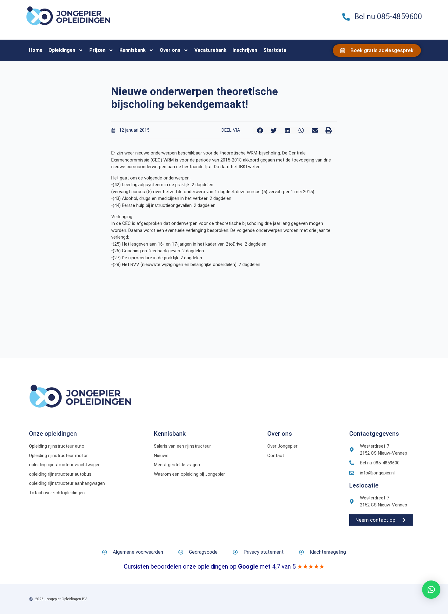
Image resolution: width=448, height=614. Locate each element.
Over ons (170, 50)
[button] (260, 130)
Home (35, 50)
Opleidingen (61, 50)
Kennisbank (132, 50)
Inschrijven (245, 50)
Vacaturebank (210, 50)
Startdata (274, 50)
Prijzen (97, 50)
